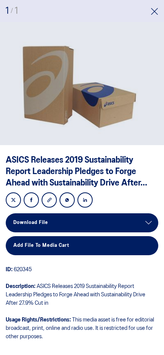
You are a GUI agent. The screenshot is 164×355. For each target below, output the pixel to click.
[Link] (49, 200)
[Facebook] (31, 200)
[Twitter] (13, 200)
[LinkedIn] (85, 200)
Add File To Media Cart (41, 245)
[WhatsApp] (67, 200)
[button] (154, 12)
